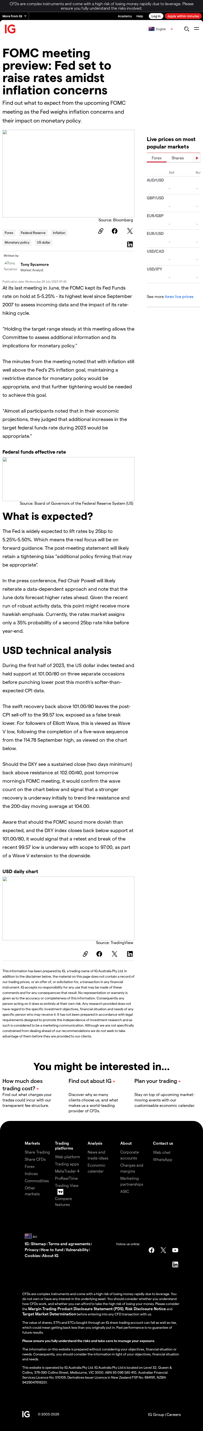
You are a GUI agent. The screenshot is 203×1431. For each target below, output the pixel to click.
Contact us (163, 1143)
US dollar (43, 242)
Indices (31, 1173)
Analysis (95, 1143)
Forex (9, 233)
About (126, 1143)
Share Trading (37, 1152)
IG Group (156, 1414)
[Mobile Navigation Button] (196, 29)
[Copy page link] (100, 231)
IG (27, 1243)
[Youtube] (175, 1250)
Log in (156, 16)
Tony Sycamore (35, 264)
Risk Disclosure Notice (145, 1308)
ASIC (124, 1191)
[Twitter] (130, 231)
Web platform (67, 1156)
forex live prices (179, 296)
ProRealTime (66, 1178)
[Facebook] (115, 231)
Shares (178, 157)
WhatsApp (162, 1159)
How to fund (52, 1249)
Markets (32, 1143)
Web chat (162, 1152)
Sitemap (38, 1243)
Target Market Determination (49, 1313)
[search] (186, 29)
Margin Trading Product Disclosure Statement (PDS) (76, 1308)
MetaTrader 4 (67, 1171)
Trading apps (67, 1163)
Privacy (31, 1249)
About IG (50, 1255)
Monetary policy (17, 242)
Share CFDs (35, 1159)
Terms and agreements (69, 1243)
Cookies (32, 1255)
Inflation (59, 233)
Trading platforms (64, 1145)
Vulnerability (77, 1249)
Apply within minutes (183, 16)
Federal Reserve (33, 233)
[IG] (10, 29)
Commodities (37, 1180)
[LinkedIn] (130, 244)
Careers (174, 1414)
